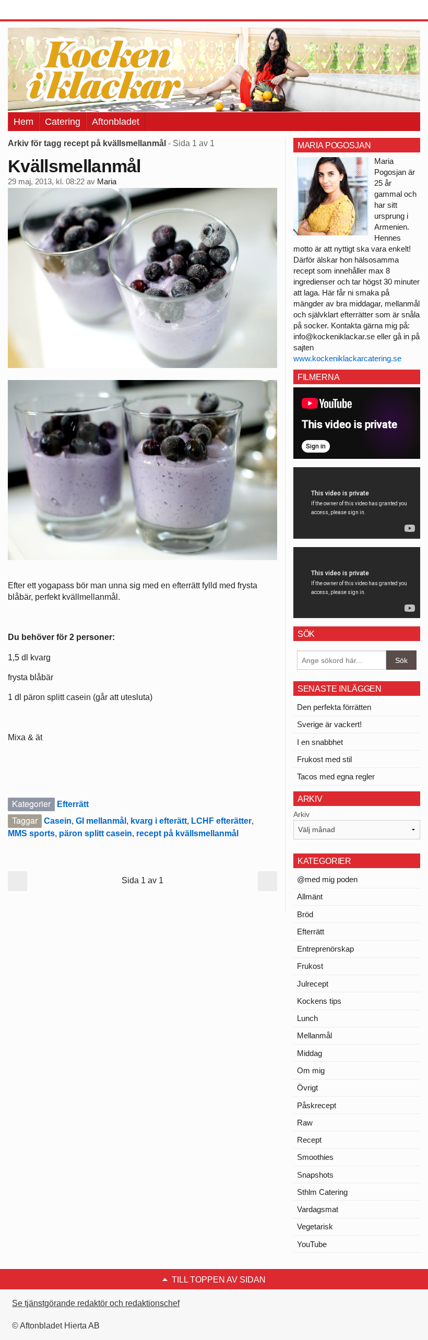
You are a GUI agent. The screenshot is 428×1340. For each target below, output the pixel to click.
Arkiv (301, 814)
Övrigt (307, 1087)
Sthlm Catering (322, 1192)
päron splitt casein (95, 833)
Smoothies (315, 1157)
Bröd (305, 914)
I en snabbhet (320, 742)
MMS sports (31, 833)
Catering (62, 121)
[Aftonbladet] (47, 10)
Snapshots (315, 1174)
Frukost (310, 966)
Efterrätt (73, 804)
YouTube (312, 1244)
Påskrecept (316, 1105)
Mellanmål (314, 1035)
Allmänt (310, 896)
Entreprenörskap (325, 948)
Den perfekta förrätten (334, 707)
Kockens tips (319, 1001)
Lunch (307, 1018)
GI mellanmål (101, 820)
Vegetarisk (315, 1226)
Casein (58, 820)
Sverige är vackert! (329, 724)
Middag (309, 1053)
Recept (309, 1139)
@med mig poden (327, 879)
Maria (106, 181)
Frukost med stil (324, 759)
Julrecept (312, 983)
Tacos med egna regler (336, 776)
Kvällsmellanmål (74, 166)
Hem (23, 121)
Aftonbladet (115, 121)
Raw (305, 1122)
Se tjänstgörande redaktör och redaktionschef (96, 1303)
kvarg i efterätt (158, 820)
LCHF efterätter (221, 820)
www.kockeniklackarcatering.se (347, 358)
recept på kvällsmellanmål (187, 833)
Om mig (311, 1070)
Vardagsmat (317, 1209)
